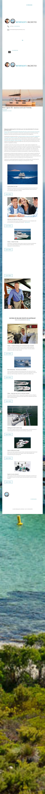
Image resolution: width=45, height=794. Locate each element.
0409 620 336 (27, 239)
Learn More (8, 211)
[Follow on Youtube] (40, 8)
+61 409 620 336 (29, 4)
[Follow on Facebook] (38, 8)
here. (29, 337)
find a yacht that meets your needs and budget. (13, 157)
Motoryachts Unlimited (15, 146)
